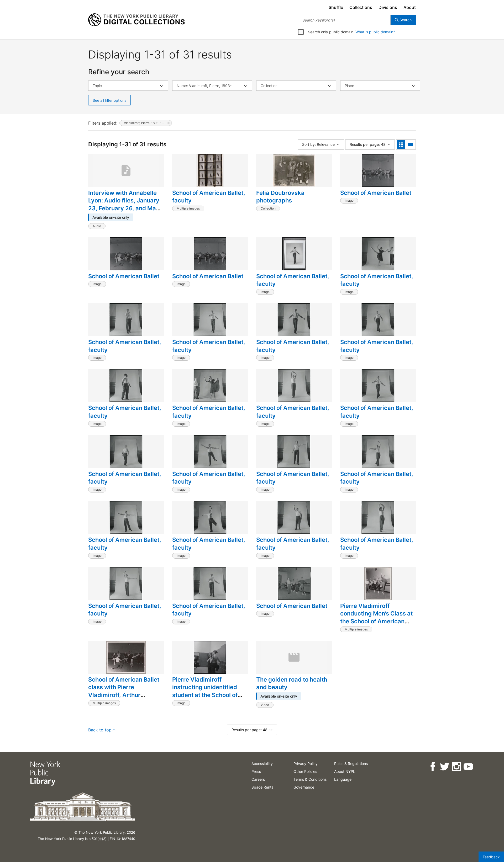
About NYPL (344, 771)
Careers (258, 779)
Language (342, 779)
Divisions (388, 7)
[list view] (410, 144)
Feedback (491, 857)
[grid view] (401, 144)
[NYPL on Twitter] (444, 767)
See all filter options (109, 100)
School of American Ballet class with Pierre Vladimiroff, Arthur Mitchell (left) (123, 691)
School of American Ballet (375, 192)
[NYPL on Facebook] (432, 767)
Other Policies (305, 771)
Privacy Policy (305, 763)
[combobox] (344, 20)
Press (256, 771)
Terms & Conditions (310, 779)
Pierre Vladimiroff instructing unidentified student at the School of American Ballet (205, 691)
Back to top (100, 729)
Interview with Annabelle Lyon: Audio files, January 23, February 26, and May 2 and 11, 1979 (123, 204)
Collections (360, 7)
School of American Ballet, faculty (208, 196)
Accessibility (262, 763)
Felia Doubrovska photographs (280, 196)
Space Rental (262, 787)
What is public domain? (375, 32)
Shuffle (336, 7)
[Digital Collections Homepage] (136, 19)
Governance (303, 787)
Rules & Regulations (351, 763)
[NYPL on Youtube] (468, 767)
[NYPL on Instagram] (456, 767)
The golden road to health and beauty (291, 683)
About (409, 7)
